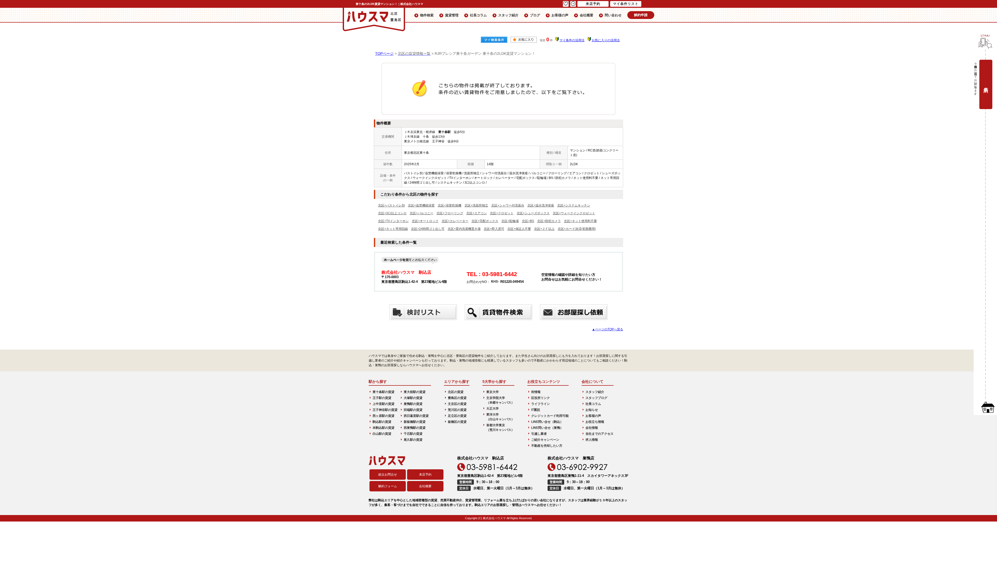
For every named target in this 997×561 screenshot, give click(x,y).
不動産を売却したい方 (546, 446)
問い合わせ (613, 15)
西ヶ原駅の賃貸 (383, 416)
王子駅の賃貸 (382, 398)
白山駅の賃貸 (382, 434)
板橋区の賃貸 (457, 422)
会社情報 (591, 428)
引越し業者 (539, 434)
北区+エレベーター (455, 221)
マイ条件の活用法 (572, 40)
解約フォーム (387, 486)
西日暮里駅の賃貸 (416, 416)
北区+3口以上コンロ (392, 213)
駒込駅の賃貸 (382, 422)
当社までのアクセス (599, 434)
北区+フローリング (449, 213)
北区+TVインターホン (393, 221)
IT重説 (535, 410)
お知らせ (591, 410)
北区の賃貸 (455, 392)
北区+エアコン (476, 213)
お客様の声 (559, 15)
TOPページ (384, 53)
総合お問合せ (387, 474)
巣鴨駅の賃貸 (413, 404)
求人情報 (591, 440)
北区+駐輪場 (510, 221)
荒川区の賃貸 (457, 410)
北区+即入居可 (494, 229)
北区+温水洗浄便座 (540, 205)
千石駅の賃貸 (413, 434)
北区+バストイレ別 (391, 205)
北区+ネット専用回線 (393, 229)
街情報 (536, 392)
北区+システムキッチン (573, 205)
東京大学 (492, 392)
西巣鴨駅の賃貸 (415, 428)
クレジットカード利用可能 (550, 416)
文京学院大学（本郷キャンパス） (500, 400)
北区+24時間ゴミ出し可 (427, 229)
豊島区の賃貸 (457, 398)
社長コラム (478, 15)
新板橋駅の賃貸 (415, 422)
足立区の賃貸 (457, 416)
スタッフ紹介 (508, 15)
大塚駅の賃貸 (413, 398)
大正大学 (492, 408)
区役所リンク (540, 398)
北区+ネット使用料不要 (580, 221)
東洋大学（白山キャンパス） (500, 417)
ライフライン (540, 404)
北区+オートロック (425, 221)
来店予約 (425, 474)
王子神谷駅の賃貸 (385, 410)
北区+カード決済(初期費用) (577, 229)
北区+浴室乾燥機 (449, 205)
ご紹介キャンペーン (545, 440)
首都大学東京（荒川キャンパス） (500, 427)
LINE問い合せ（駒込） (547, 422)
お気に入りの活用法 (606, 40)
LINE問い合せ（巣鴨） (547, 428)
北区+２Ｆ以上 (544, 229)
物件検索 (427, 15)
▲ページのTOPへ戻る (607, 329)
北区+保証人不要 (519, 229)
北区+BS (528, 221)
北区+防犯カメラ (549, 221)
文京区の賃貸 (457, 404)
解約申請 (641, 15)
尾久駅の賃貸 (413, 440)
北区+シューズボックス (533, 213)
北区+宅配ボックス (484, 221)
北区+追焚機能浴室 (421, 205)
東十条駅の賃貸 (383, 392)
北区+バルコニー (421, 213)
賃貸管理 (452, 15)
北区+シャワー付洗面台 (507, 205)
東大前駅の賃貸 (415, 392)
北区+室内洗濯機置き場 (464, 229)
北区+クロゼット (502, 213)
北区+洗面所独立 (476, 205)
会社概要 (586, 15)
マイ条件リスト (625, 4)
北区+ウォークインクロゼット (574, 213)
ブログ (535, 15)
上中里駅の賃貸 (383, 404)
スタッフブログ (596, 398)
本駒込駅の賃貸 (383, 428)
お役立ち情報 (594, 422)
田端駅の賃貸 (413, 410)
